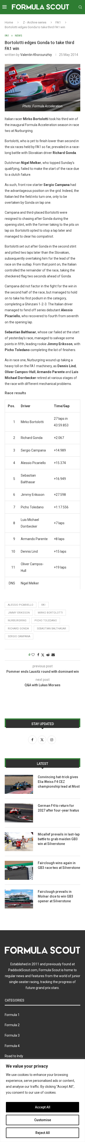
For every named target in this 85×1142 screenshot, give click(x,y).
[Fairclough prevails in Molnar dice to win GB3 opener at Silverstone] (19, 898)
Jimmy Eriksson (19, 612)
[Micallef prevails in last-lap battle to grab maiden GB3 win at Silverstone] (19, 841)
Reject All (42, 1133)
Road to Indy (14, 1056)
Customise (42, 1120)
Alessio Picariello (20, 604)
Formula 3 (12, 1035)
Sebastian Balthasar (51, 628)
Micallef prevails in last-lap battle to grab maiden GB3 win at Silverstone (59, 838)
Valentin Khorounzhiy (36, 55)
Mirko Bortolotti (50, 612)
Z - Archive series (34, 22)
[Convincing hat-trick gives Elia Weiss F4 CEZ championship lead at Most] (19, 784)
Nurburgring (17, 620)
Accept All (42, 1107)
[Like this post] (33, 655)
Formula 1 (12, 1015)
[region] (42, 1100)
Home (9, 22)
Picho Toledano (45, 620)
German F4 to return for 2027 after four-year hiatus (58, 808)
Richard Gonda (18, 628)
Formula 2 (12, 1025)
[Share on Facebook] (38, 655)
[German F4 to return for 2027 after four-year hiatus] (19, 812)
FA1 (58, 22)
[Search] (80, 7)
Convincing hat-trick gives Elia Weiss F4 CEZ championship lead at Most (59, 781)
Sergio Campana (19, 636)
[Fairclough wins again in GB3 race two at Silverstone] (19, 870)
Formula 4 (12, 1046)
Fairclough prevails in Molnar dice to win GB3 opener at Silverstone (55, 896)
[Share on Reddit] (48, 655)
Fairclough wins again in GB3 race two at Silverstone (59, 865)
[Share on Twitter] (42, 655)
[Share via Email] (53, 655)
